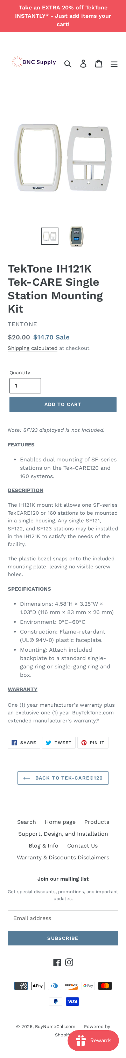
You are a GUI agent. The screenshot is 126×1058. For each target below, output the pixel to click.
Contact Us (82, 845)
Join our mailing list (63, 879)
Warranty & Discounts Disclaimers (63, 857)
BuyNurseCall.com (55, 1026)
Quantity (19, 372)
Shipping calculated (32, 348)
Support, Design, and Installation (63, 833)
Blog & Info (43, 845)
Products (96, 822)
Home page (60, 822)
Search (26, 822)
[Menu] (114, 63)
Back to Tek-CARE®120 (68, 778)
